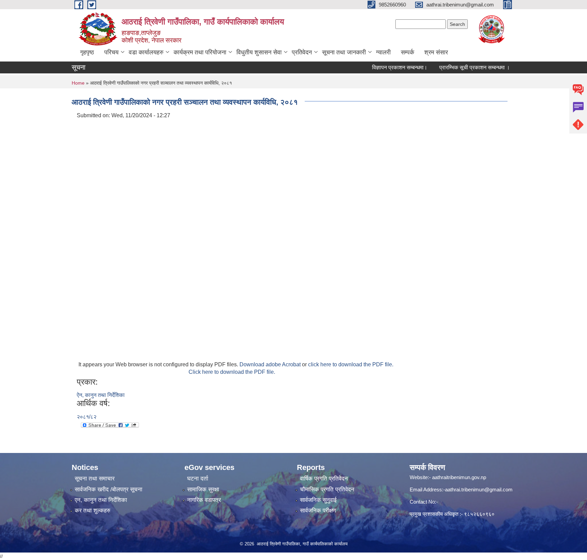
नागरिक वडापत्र (204, 500)
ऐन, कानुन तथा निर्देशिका (101, 395)
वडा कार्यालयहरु (146, 52)
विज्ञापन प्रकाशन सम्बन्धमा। (390, 67)
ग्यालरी (383, 52)
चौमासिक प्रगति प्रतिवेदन (327, 489)
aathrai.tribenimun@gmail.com (479, 489)
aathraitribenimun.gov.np (458, 477)
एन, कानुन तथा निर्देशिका (101, 500)
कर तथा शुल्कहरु (92, 510)
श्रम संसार (436, 52)
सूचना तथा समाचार (94, 478)
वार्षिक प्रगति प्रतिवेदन (324, 478)
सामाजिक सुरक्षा (203, 489)
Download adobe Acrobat (270, 364)
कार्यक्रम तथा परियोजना (200, 52)
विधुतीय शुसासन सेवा (259, 52)
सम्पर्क (407, 52)
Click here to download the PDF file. (232, 372)
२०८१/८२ (86, 417)
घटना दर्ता (197, 478)
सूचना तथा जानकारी (344, 52)
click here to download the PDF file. (350, 364)
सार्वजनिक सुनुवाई (318, 500)
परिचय (111, 52)
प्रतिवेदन (302, 52)
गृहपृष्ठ (87, 52)
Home (78, 83)
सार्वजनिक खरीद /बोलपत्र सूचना (108, 489)
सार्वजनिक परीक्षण (318, 510)
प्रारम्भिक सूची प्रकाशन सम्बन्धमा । (465, 67)
